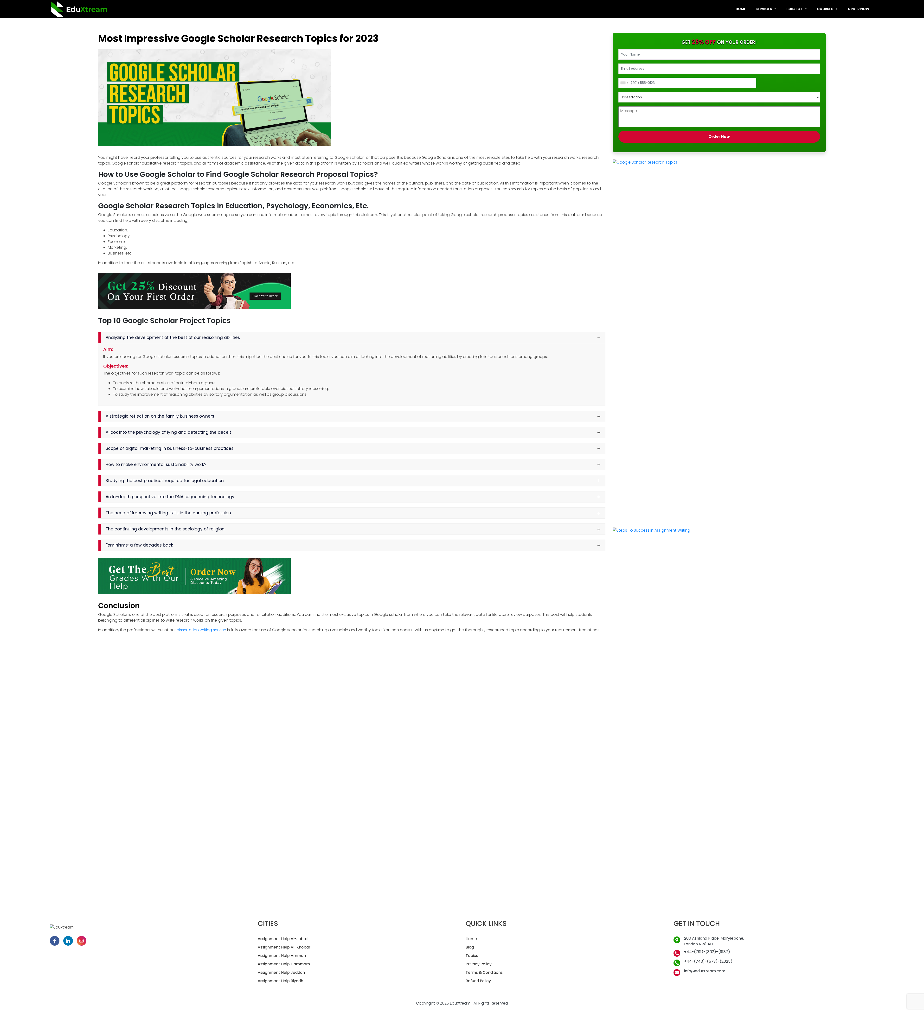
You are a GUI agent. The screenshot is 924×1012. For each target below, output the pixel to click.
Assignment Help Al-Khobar (284, 947)
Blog (470, 947)
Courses (825, 8)
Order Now (858, 8)
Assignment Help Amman (282, 955)
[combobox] (624, 83)
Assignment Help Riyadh (280, 981)
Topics (472, 955)
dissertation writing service (201, 630)
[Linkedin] (68, 941)
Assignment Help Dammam (284, 964)
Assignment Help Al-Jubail (283, 939)
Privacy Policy (479, 964)
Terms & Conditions (484, 972)
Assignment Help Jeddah (281, 972)
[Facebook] (54, 941)
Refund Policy (478, 981)
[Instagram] (81, 941)
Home (741, 8)
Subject (794, 8)
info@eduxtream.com (704, 971)
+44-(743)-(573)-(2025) (708, 961)
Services (764, 8)
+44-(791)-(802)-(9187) (707, 952)
